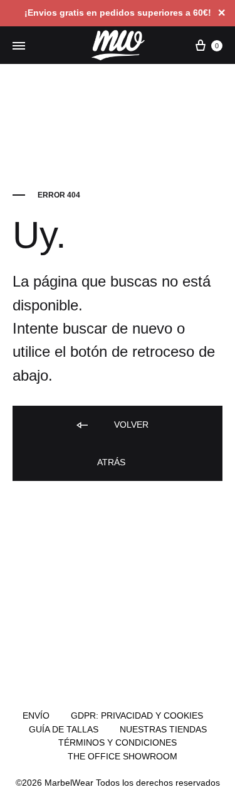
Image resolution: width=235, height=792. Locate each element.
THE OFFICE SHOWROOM (122, 756)
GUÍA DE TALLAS (63, 729)
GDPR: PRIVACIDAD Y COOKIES (137, 715)
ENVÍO (36, 715)
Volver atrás (123, 443)
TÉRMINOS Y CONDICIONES (117, 742)
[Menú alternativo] (19, 46)
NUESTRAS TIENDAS (163, 729)
